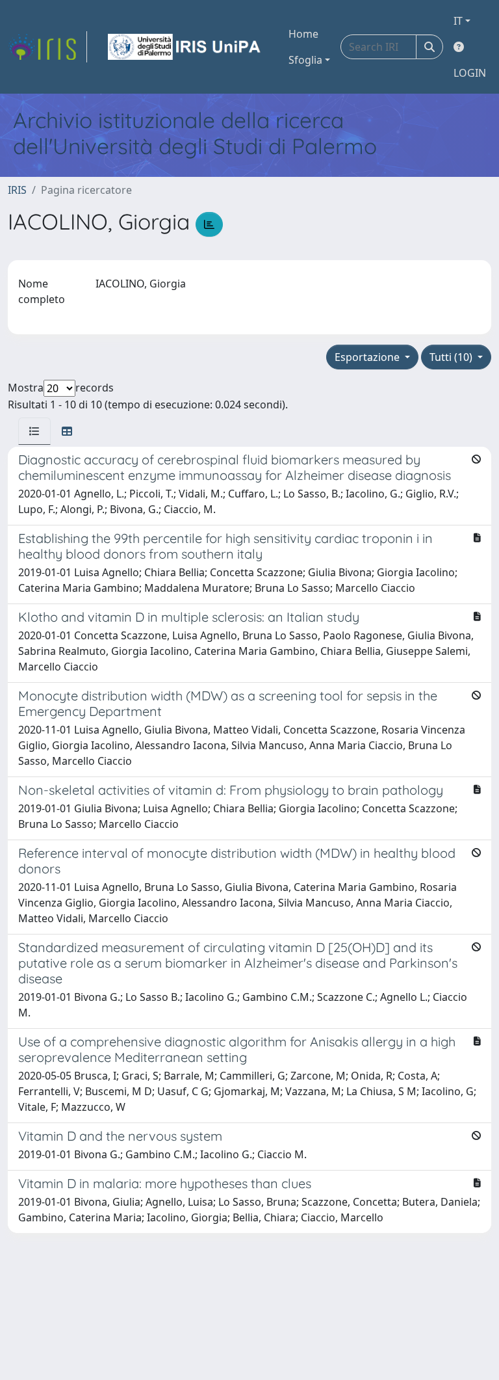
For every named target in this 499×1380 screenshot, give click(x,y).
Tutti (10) (452, 357)
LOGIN (470, 73)
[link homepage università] (185, 46)
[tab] (34, 431)
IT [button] (458, 21)
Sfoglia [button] (305, 60)
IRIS (17, 190)
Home (303, 34)
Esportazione (368, 357)
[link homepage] (47, 46)
